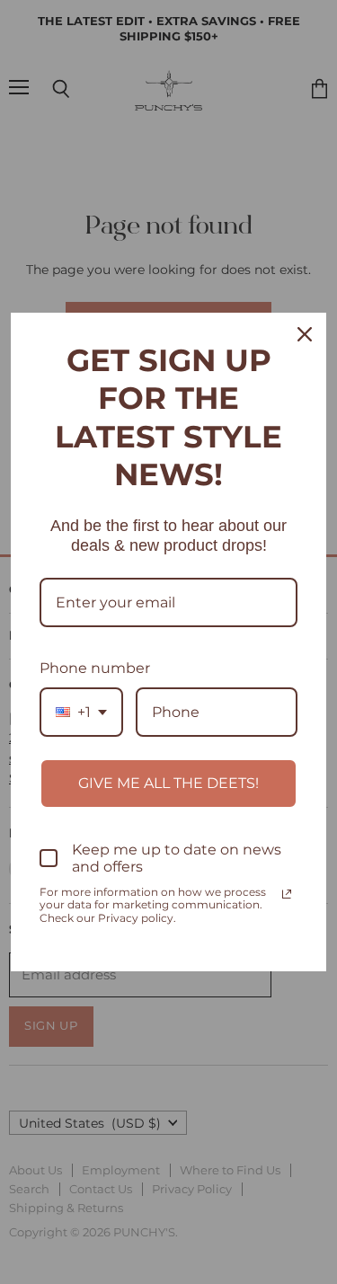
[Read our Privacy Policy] (286, 894)
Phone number (95, 668)
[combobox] (81, 712)
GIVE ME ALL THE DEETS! (168, 783)
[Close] (304, 334)
